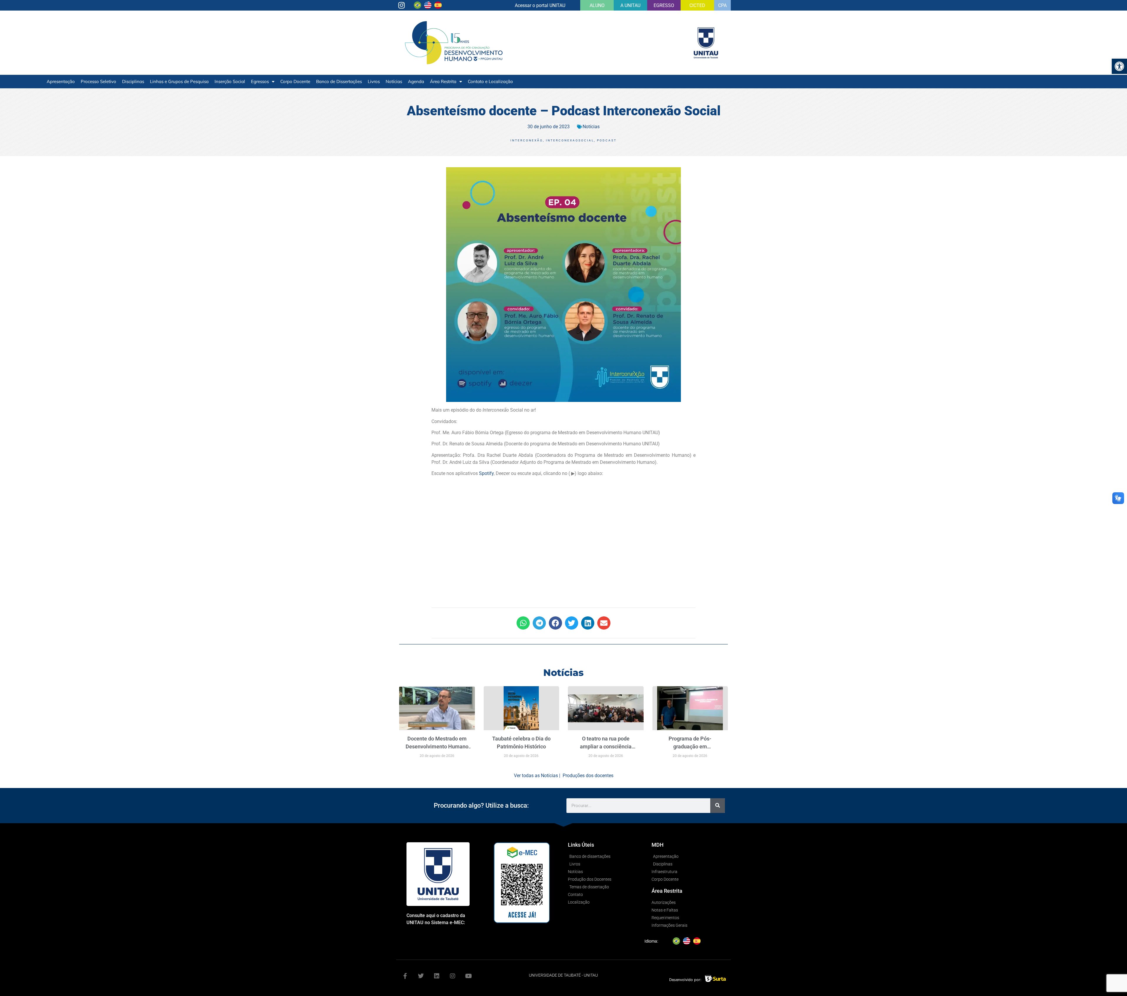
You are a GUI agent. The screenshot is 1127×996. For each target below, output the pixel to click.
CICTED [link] (697, 5)
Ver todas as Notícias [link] (536, 775)
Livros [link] (374, 81)
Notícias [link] (394, 81)
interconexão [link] (526, 140)
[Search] (717, 805)
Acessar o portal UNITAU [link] (540, 5)
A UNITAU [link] (630, 5)
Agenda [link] (416, 81)
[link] (1119, 66)
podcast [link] (607, 140)
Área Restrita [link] (443, 81)
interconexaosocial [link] (570, 140)
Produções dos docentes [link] (588, 775)
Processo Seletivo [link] (98, 81)
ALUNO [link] (597, 5)
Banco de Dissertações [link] (339, 81)
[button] (523, 623)
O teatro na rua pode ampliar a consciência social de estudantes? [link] (606, 746)
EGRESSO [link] (664, 5)
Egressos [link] (260, 81)
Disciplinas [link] (133, 81)
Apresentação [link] (61, 81)
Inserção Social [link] (230, 81)
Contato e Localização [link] (490, 81)
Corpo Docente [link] (295, 81)
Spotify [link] (486, 473)
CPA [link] (722, 5)
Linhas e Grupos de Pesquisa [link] (179, 81)
